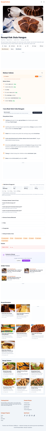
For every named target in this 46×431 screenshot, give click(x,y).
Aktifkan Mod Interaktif (37, 112)
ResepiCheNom (5, 2)
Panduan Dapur (27, 404)
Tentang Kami (26, 402)
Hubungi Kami (26, 406)
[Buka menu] (44, 2)
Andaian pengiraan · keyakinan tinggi (9, 192)
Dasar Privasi (26, 407)
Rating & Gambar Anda (8, 233)
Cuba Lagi (11, 247)
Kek (1, 34)
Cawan (40, 76)
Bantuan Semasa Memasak (9, 217)
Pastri (2, 420)
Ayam (2, 415)
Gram (37, 76)
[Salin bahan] (42, 73)
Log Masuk (19, 260)
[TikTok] (34, 415)
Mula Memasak (5, 49)
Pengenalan (6, 228)
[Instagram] (29, 415)
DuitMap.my (16, 425)
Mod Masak (18, 49)
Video (4, 222)
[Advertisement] (23, 60)
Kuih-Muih (3, 418)
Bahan (12, 49)
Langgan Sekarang (26, 260)
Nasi (2, 417)
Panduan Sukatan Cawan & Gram (11, 200)
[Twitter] (27, 415)
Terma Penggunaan (28, 409)
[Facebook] (24, 415)
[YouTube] (32, 415)
